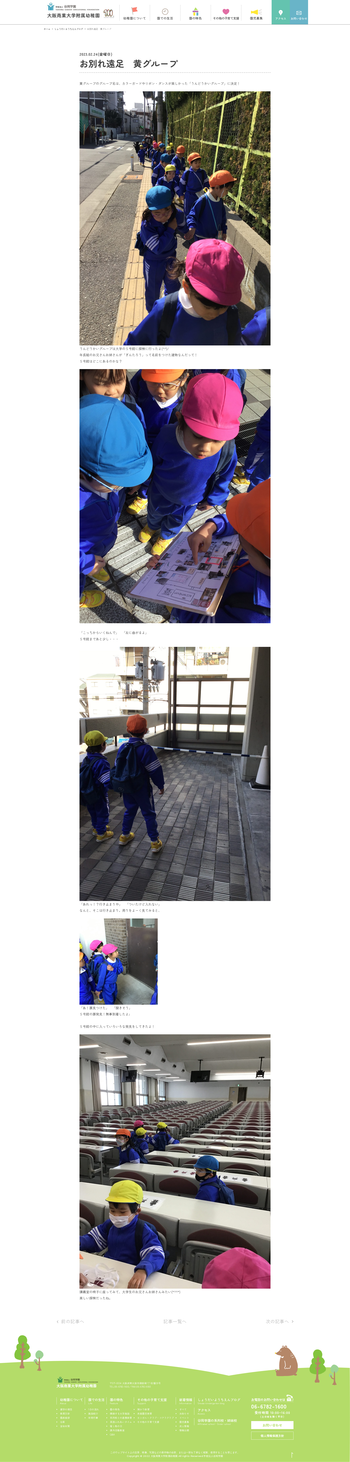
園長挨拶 (65, 1417)
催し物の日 (116, 1426)
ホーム (47, 28)
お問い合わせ (272, 1425)
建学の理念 (66, 1409)
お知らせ (184, 1413)
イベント (184, 1417)
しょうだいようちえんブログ (69, 28)
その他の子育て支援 (148, 1422)
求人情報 (184, 1426)
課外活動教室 (117, 1430)
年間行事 (93, 1417)
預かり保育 (143, 1409)
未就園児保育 (144, 1413)
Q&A (112, 1434)
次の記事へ (277, 1321)
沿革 (62, 1422)
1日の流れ (93, 1409)
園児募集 (184, 1422)
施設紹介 (93, 1413)
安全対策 (65, 1426)
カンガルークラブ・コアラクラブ (155, 1417)
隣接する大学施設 (119, 1413)
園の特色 (115, 1409)
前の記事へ (72, 1321)
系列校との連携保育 (121, 1417)
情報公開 (184, 1430)
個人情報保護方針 (272, 1435)
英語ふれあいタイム (121, 1422)
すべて (183, 1409)
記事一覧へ (175, 1321)
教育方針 (65, 1413)
